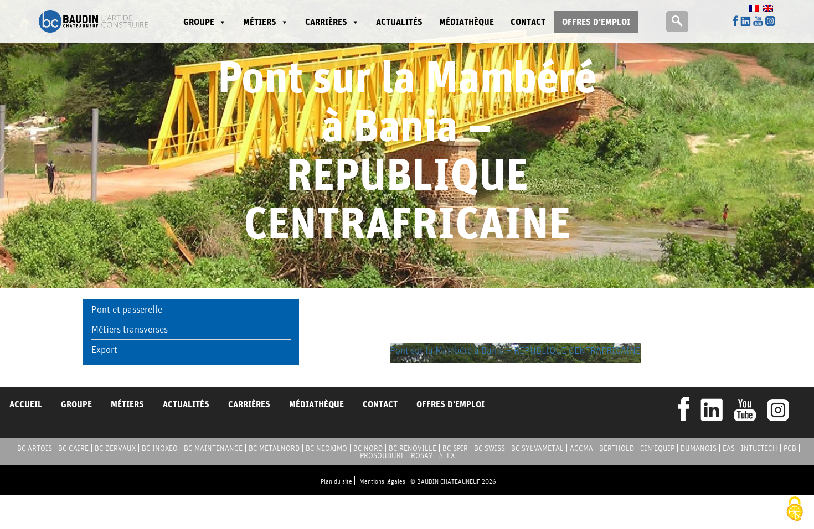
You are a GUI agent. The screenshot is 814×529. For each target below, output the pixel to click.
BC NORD (368, 448)
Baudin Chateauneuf (93, 21)
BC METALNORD (274, 448)
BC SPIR (455, 448)
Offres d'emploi (596, 22)
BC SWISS (489, 448)
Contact (528, 22)
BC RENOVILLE (412, 448)
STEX (447, 455)
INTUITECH (759, 448)
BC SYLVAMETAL (537, 448)
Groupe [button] (198, 22)
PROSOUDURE (382, 455)
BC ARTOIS (34, 448)
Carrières (326, 22)
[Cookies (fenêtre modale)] (794, 510)
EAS (729, 448)
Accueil (25, 404)
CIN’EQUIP (657, 448)
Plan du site (336, 481)
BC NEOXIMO (326, 448)
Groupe (76, 404)
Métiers (259, 22)
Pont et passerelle (126, 309)
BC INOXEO (160, 448)
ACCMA (581, 448)
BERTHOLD (616, 448)
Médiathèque (466, 22)
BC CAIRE (73, 448)
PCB (790, 448)
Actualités (399, 22)
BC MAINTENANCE (213, 448)
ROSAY (422, 455)
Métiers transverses (129, 329)
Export (104, 349)
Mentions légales (382, 481)
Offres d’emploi (450, 404)
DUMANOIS (699, 448)
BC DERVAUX (115, 448)
